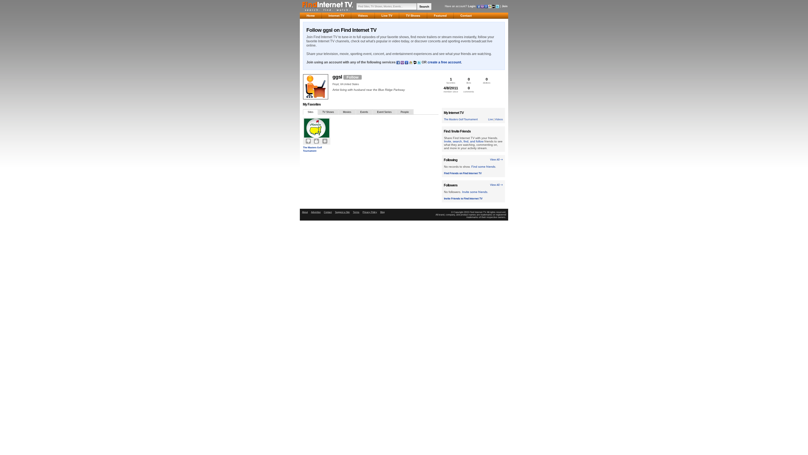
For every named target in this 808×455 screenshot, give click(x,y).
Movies (347, 112)
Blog (382, 212)
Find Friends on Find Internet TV (463, 173)
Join (505, 6)
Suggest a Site (342, 212)
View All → (496, 159)
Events (364, 112)
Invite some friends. (475, 192)
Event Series (384, 112)
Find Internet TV (328, 6)
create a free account (444, 62)
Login (472, 6)
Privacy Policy (370, 212)
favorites (451, 80)
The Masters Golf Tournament (312, 149)
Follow (353, 77)
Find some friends (483, 166)
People (405, 112)
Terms (356, 212)
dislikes (486, 80)
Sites (310, 112)
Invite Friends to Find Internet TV (463, 198)
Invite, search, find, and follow (464, 141)
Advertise (316, 212)
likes (468, 80)
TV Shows (328, 112)
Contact (328, 212)
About (305, 212)
